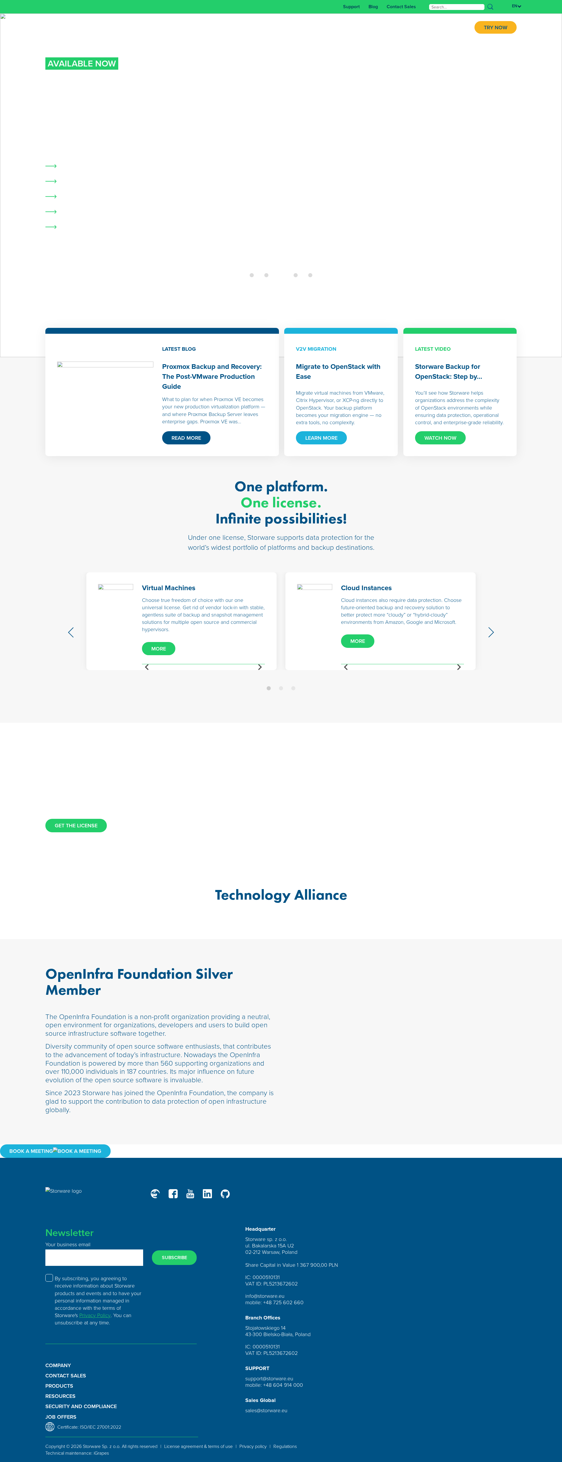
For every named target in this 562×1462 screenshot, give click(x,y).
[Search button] (490, 7)
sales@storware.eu (266, 1410)
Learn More (321, 437)
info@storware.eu (265, 1295)
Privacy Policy (95, 1315)
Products (59, 1385)
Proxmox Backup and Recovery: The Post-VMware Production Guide (212, 376)
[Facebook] (173, 1193)
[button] (269, 688)
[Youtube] (190, 1193)
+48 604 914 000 (283, 1384)
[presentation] (71, 632)
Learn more (71, 262)
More (158, 648)
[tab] (252, 275)
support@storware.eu (269, 1378)
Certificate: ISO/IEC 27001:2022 (89, 1427)
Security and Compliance (81, 1406)
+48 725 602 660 (283, 1302)
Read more (186, 437)
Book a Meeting (31, 1151)
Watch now (440, 437)
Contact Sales (401, 7)
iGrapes (101, 1453)
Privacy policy (253, 1446)
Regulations (285, 1446)
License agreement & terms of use (198, 1446)
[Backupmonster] (155, 1193)
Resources (60, 1396)
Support (351, 7)
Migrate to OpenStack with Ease (338, 371)
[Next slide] (259, 667)
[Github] (225, 1193)
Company (58, 1365)
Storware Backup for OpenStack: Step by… (448, 371)
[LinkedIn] (207, 1193)
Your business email (67, 1244)
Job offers (60, 1416)
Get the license (76, 825)
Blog (373, 7)
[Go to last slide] (147, 667)
